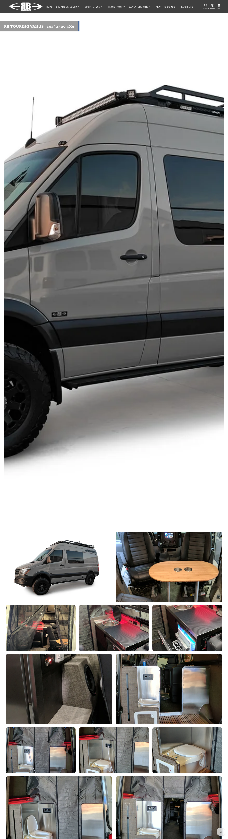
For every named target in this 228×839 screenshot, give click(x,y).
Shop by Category (66, 6)
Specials (169, 6)
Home (49, 6)
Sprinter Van (92, 6)
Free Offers (185, 6)
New (158, 6)
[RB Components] (26, 7)
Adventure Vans (138, 6)
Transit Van (115, 6)
